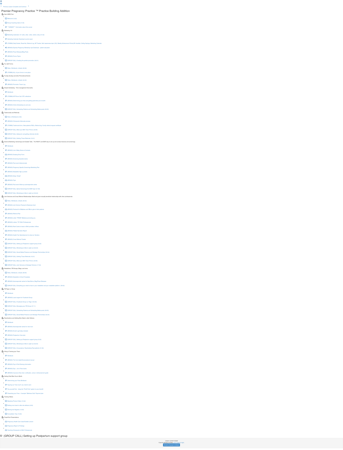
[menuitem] (1, 4)
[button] (1, 1)
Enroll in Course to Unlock (171, 445)
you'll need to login (178, 442)
